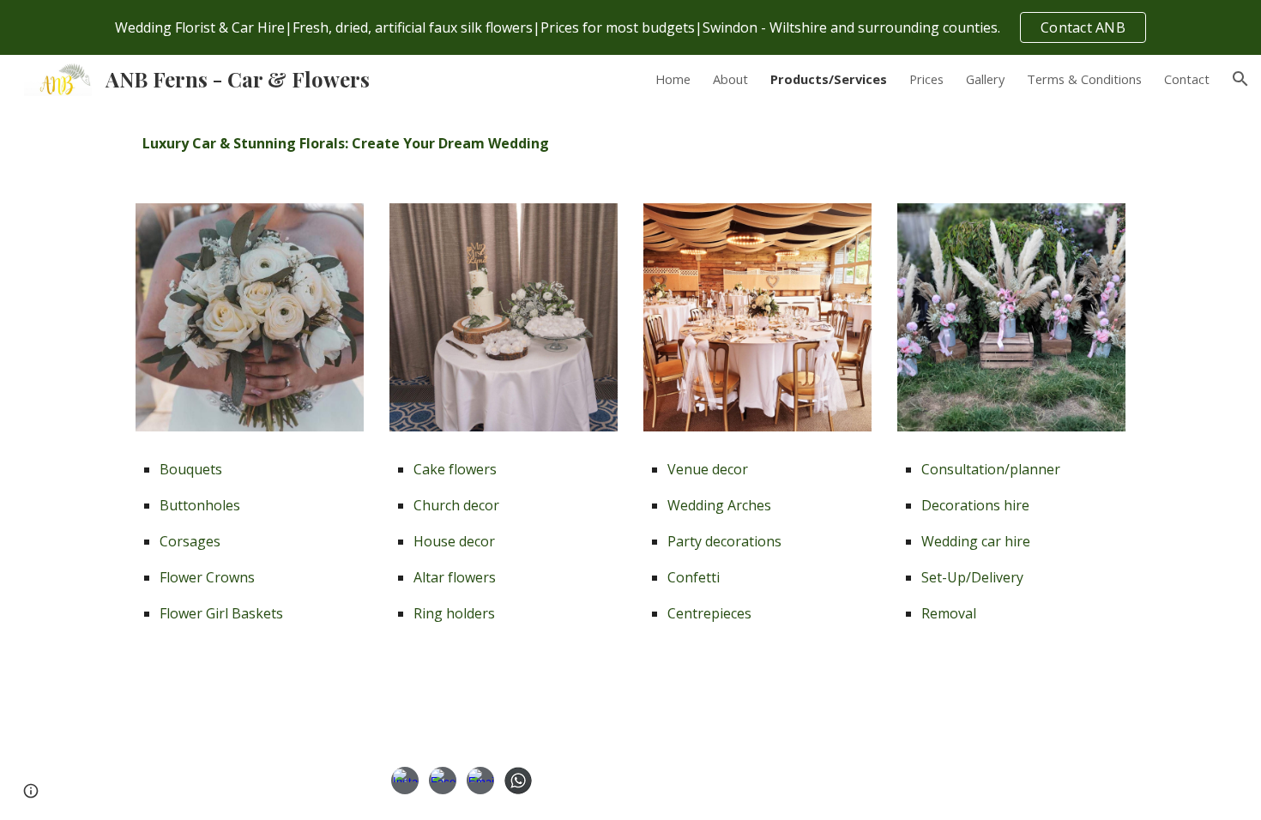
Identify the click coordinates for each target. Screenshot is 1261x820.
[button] (1240, 78)
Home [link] (673, 78)
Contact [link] (1187, 78)
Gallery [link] (985, 78)
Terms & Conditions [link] (1084, 78)
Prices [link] (926, 78)
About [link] (730, 78)
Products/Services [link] (828, 78)
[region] (630, 27)
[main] (630, 143)
